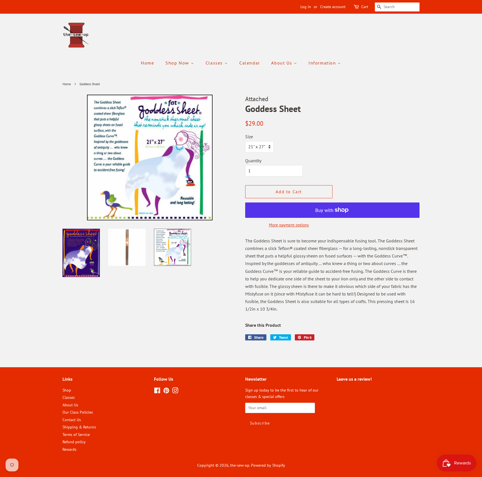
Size (249, 136)
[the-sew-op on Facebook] (157, 391)
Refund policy (74, 441)
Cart (364, 6)
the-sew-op (239, 465)
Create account (333, 6)
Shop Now (178, 63)
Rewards (69, 449)
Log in (305, 6)
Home (147, 63)
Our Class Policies (77, 412)
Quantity (253, 160)
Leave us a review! (352, 390)
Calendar (249, 63)
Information (323, 63)
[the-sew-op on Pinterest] (166, 391)
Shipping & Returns (79, 427)
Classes (215, 63)
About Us (282, 63)
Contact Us (71, 419)
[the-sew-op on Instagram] (175, 391)
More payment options (289, 225)
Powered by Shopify (268, 465)
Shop (66, 390)
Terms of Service (76, 434)
